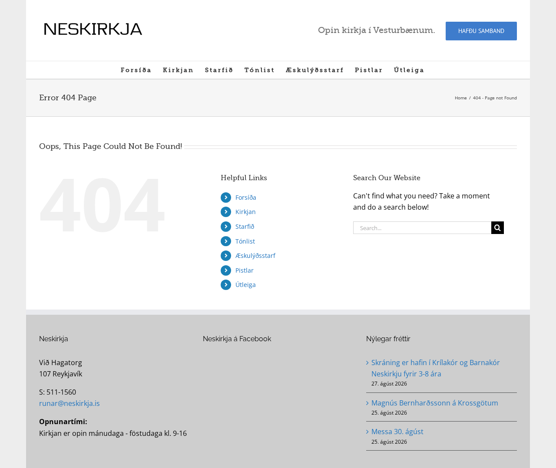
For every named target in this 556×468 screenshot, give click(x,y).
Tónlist (245, 241)
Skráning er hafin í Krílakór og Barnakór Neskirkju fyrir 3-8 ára (435, 368)
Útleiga (245, 284)
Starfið (244, 226)
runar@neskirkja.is (69, 403)
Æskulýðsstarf (255, 255)
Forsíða (245, 197)
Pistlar (244, 270)
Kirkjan (245, 212)
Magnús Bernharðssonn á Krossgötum (434, 403)
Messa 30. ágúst (397, 431)
